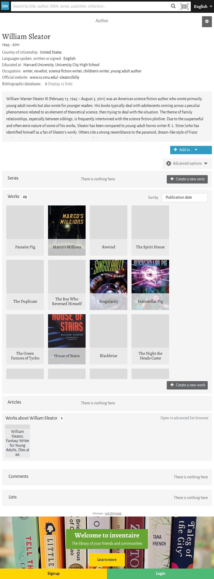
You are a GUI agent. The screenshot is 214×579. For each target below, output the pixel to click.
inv (5, 6)
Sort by (153, 197)
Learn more (107, 559)
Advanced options (187, 163)
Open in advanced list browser (184, 418)
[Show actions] (207, 21)
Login (160, 573)
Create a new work (190, 385)
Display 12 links (60, 84)
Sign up (53, 573)
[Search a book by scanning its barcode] (184, 6)
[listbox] (185, 197)
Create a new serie (190, 179)
